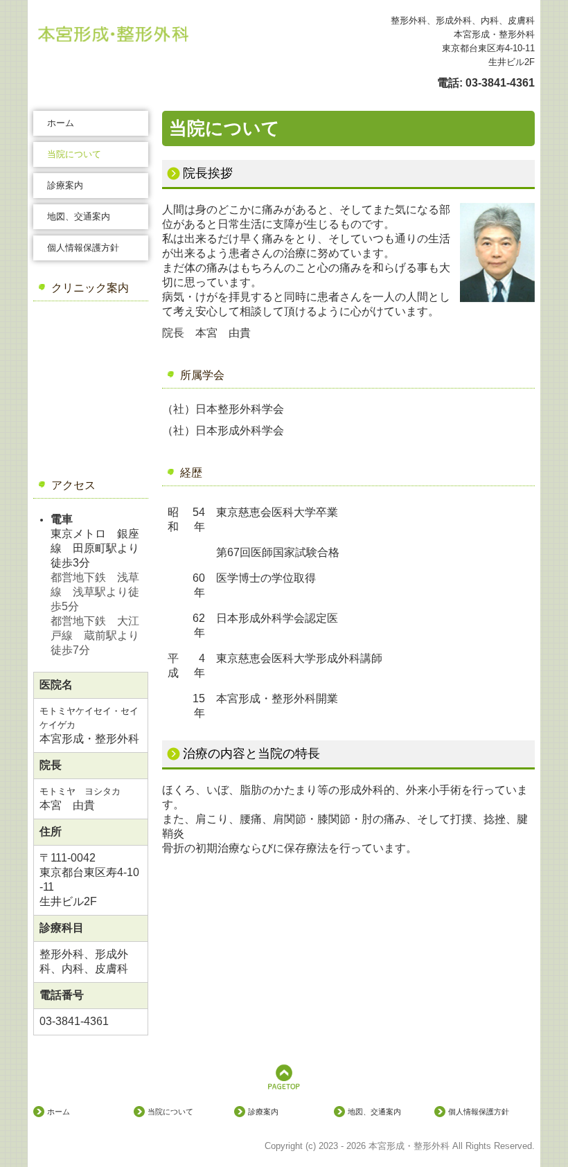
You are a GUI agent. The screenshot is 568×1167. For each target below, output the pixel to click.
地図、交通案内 (78, 216)
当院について (74, 154)
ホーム (60, 123)
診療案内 (65, 185)
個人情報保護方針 (83, 247)
